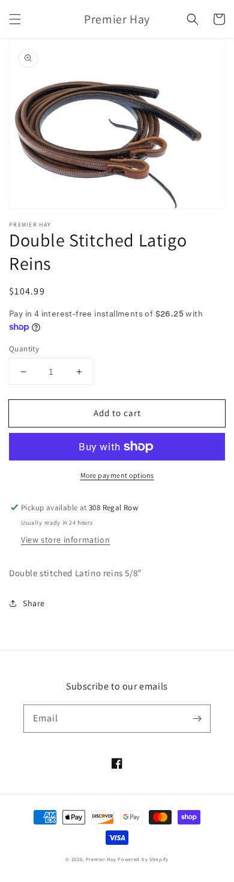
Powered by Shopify (143, 859)
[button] (15, 19)
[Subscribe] (197, 718)
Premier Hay (101, 859)
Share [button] (34, 603)
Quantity (24, 349)
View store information (65, 539)
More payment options (117, 475)
